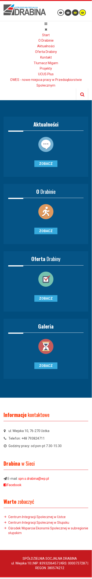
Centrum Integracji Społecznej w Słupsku (38, 522)
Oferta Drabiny (46, 52)
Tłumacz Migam (46, 63)
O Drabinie (46, 40)
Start (46, 35)
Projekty (46, 68)
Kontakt (46, 57)
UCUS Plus (46, 74)
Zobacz (46, 164)
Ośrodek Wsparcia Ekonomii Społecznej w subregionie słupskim (48, 530)
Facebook (14, 485)
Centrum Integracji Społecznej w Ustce (37, 517)
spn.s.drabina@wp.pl (33, 478)
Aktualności (46, 46)
